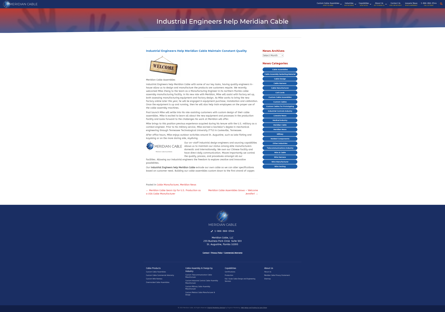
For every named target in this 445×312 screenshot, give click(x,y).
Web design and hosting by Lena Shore (254, 308)
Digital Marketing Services (216, 308)
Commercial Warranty (233, 253)
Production (229, 275)
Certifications (230, 272)
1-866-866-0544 (429, 4)
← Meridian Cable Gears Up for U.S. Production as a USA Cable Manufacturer (173, 192)
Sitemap (267, 279)
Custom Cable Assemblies (328, 4)
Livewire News (411, 4)
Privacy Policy (216, 253)
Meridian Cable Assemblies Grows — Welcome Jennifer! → (233, 192)
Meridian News (188, 184)
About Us (379, 4)
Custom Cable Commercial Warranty (160, 275)
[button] (341, 4)
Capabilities (364, 4)
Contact (206, 253)
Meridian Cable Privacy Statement (277, 275)
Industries (349, 4)
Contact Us (395, 4)
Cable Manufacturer (168, 184)
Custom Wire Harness (154, 279)
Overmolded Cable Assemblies (157, 282)
